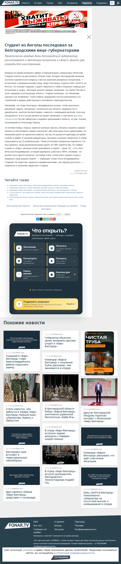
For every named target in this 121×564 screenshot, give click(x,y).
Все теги (38, 525)
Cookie (28, 550)
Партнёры (80, 521)
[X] (41, 219)
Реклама (79, 525)
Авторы (58, 525)
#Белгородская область (18, 205)
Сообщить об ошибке (40, 531)
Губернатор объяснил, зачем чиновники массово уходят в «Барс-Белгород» (39, 188)
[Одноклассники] (51, 219)
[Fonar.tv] (10, 3)
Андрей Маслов (80, 171)
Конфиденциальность (85, 529)
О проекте (59, 521)
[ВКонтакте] (37, 219)
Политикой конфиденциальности (75, 553)
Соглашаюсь (61, 557)
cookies (55, 540)
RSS (36, 521)
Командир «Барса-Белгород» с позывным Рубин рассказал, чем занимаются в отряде (42, 190)
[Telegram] (47, 219)
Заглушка (59, 529)
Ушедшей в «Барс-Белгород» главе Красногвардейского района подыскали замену (41, 185)
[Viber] (54, 219)
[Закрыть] (89, 37)
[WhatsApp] (44, 219)
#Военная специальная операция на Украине (55, 205)
